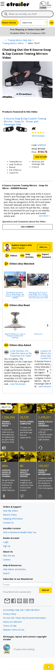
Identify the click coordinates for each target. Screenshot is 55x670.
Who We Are (9, 555)
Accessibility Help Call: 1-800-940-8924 (21, 610)
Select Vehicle (9, 22)
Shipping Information (13, 518)
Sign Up (6, 546)
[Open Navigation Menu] (3, 3)
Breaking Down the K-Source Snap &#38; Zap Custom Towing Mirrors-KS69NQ (14, 295)
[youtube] (31, 601)
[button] (47, 285)
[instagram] (25, 601)
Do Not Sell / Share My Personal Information (24, 617)
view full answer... (18, 384)
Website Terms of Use (13, 629)
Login (5, 542)
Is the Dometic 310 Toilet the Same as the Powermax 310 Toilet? (21, 353)
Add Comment (27, 227)
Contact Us (8, 522)
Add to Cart (40, 157)
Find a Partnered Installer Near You (19, 532)
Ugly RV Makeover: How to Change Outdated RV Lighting (15, 335)
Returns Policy (10, 514)
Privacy (5, 592)
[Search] (6, 14)
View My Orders (10, 510)
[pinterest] (19, 601)
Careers (6, 559)
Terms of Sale (9, 625)
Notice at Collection (12, 621)
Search (6, 573)
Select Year (27, 22)
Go (51, 23)
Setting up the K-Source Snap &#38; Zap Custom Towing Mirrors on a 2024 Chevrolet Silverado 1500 (38, 295)
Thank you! (38, 334)
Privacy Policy (9, 613)
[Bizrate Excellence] (7, 649)
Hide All (43, 247)
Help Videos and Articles (14, 569)
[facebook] (13, 601)
